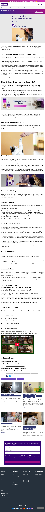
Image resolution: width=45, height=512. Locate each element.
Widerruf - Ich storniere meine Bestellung (27, 481)
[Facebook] (7, 376)
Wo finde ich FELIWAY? (27, 476)
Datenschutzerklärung (28, 458)
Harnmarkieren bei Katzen (29, 395)
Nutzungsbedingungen (16, 476)
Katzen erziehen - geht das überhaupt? (15, 366)
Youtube (2, 477)
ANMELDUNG (39, 11)
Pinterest (2, 479)
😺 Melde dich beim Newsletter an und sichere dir (22, 1)
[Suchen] (39, 4)
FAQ (13, 474)
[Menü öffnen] (43, 4)
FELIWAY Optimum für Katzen (9, 379)
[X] (10, 376)
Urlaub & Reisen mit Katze (15, 395)
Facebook (2, 476)
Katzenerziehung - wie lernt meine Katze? (16, 368)
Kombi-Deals (3, 495)
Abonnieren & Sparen (4, 493)
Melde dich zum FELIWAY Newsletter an (27, 478)
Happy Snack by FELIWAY (13, 363)
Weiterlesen (25, 407)
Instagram (2, 474)
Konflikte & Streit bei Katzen (30, 428)
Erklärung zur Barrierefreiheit (14, 487)
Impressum (14, 480)
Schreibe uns (25, 474)
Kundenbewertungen (38, 474)
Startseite (3, 7)
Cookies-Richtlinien (15, 484)
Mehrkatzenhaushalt (28, 429)
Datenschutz (14, 482)
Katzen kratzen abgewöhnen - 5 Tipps (15, 370)
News (7, 7)
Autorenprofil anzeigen (21, 26)
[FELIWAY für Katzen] (7, 4)
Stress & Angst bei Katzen (29, 397)
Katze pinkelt (39, 395)
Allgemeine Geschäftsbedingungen (16, 478)
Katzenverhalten (5, 395)
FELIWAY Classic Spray (12, 361)
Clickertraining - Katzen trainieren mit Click (17, 7)
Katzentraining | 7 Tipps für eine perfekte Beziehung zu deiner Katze (22, 373)
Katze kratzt (20, 379)
